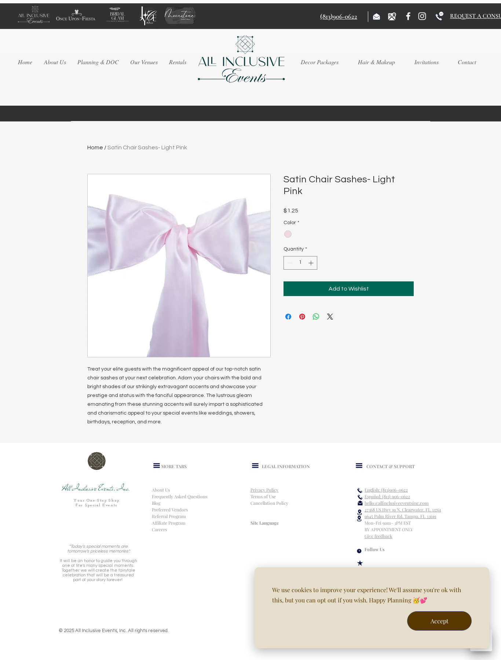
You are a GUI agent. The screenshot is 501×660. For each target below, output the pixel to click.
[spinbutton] (300, 262)
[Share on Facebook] (288, 316)
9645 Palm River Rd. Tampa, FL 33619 (400, 516)
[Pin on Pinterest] (302, 316)
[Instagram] (422, 16)
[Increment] (311, 262)
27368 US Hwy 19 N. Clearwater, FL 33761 (403, 510)
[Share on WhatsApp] (316, 316)
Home (95, 147)
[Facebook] (408, 16)
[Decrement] (289, 262)
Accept (440, 621)
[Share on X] (330, 316)
